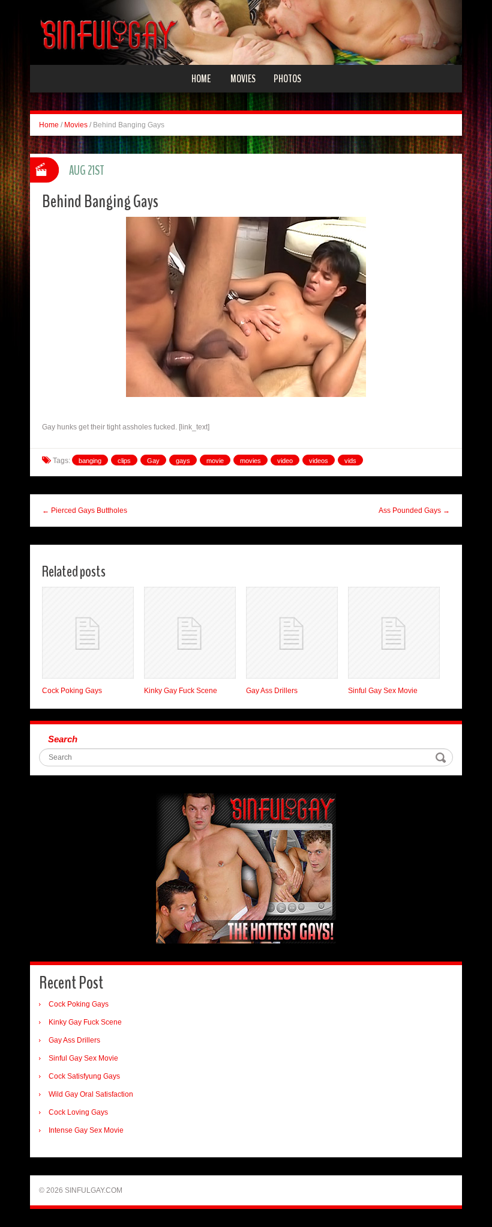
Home (201, 78)
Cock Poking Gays (72, 690)
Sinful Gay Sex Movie (383, 690)
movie (215, 460)
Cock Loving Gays (78, 1112)
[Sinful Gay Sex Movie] (394, 633)
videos (318, 460)
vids (350, 460)
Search (62, 739)
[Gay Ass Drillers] (292, 633)
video (285, 460)
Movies (243, 78)
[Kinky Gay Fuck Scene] (190, 633)
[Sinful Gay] (246, 32)
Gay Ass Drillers (272, 690)
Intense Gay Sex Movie (86, 1130)
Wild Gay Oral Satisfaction (91, 1094)
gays (183, 460)
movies (250, 460)
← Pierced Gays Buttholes (84, 510)
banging (90, 460)
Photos (287, 78)
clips (124, 460)
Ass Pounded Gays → (414, 510)
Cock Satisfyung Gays (84, 1076)
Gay (153, 460)
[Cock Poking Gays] (88, 633)
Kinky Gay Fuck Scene (180, 690)
